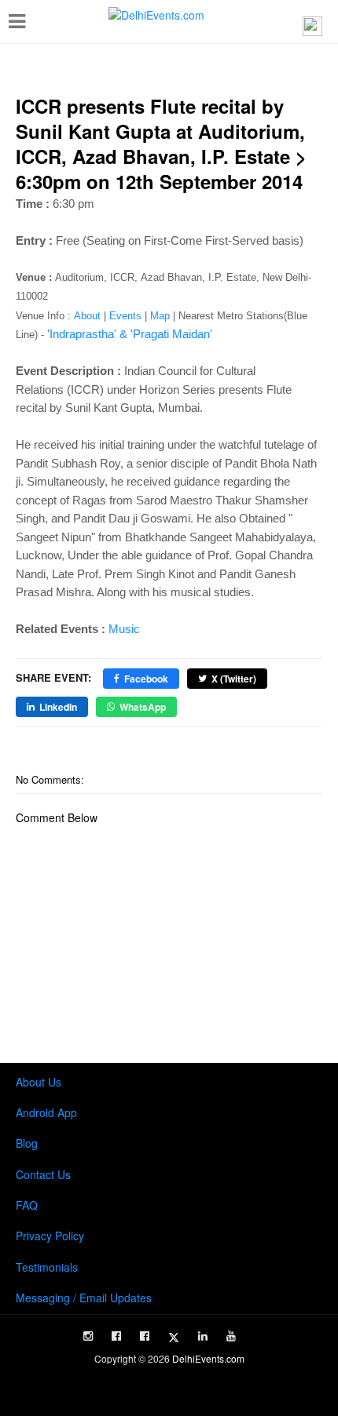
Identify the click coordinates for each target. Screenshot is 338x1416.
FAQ (27, 1205)
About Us (38, 1082)
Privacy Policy (50, 1235)
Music (124, 628)
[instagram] (88, 1336)
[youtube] (231, 1336)
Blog (27, 1143)
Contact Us (43, 1174)
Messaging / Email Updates (84, 1297)
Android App (46, 1112)
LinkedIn (58, 707)
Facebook (146, 679)
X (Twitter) (233, 679)
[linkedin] (203, 1336)
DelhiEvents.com (208, 1358)
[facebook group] (144, 1336)
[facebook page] (116, 1336)
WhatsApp (142, 707)
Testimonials (47, 1267)
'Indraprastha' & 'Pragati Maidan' (129, 333)
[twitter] (173, 1337)
